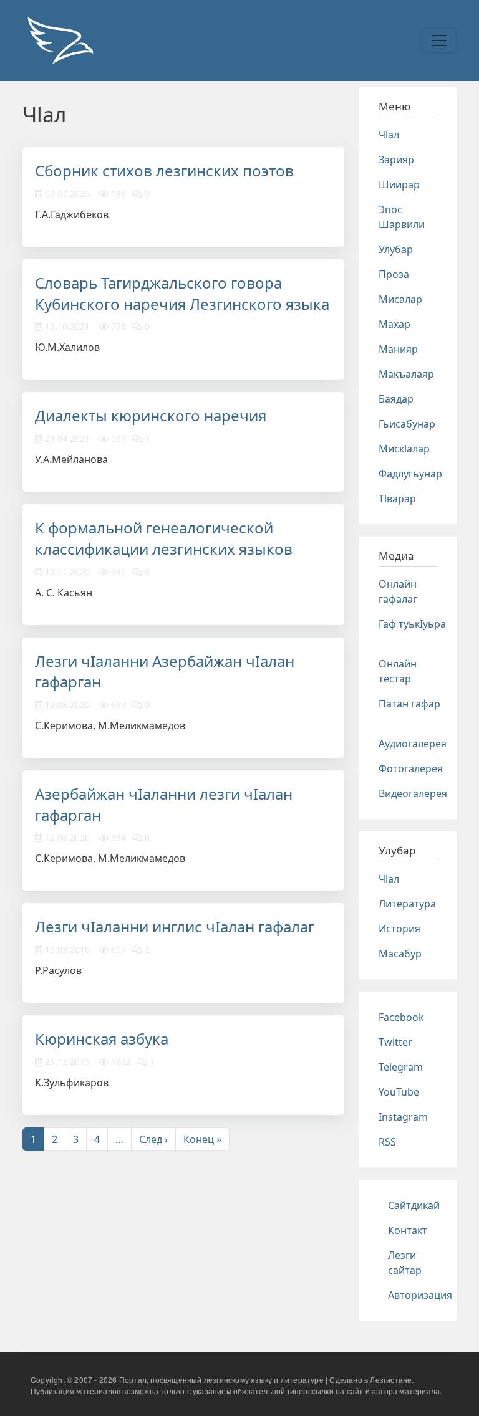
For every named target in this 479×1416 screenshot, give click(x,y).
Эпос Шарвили (402, 217)
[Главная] (59, 40)
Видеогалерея (413, 793)
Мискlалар (404, 449)
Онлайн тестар (398, 671)
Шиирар (399, 184)
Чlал (389, 134)
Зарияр (396, 159)
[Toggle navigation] (439, 40)
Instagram (403, 1117)
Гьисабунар (407, 424)
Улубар (396, 249)
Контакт (407, 1230)
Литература (407, 904)
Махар (394, 324)
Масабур (400, 953)
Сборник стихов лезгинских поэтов (164, 170)
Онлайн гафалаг (398, 591)
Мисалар (400, 299)
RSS (387, 1142)
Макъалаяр (406, 374)
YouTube (399, 1092)
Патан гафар (409, 703)
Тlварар (397, 498)
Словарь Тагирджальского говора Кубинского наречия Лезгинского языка (182, 293)
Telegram (401, 1067)
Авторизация (420, 1295)
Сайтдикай (414, 1205)
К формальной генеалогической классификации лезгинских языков (164, 538)
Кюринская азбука (101, 1038)
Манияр (398, 349)
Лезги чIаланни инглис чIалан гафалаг (174, 926)
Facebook (401, 1017)
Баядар (396, 399)
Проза (394, 274)
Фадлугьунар (410, 474)
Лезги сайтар (405, 1262)
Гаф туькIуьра (412, 624)
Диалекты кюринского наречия (150, 415)
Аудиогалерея (413, 743)
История (399, 928)
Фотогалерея (411, 768)
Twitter (395, 1042)
